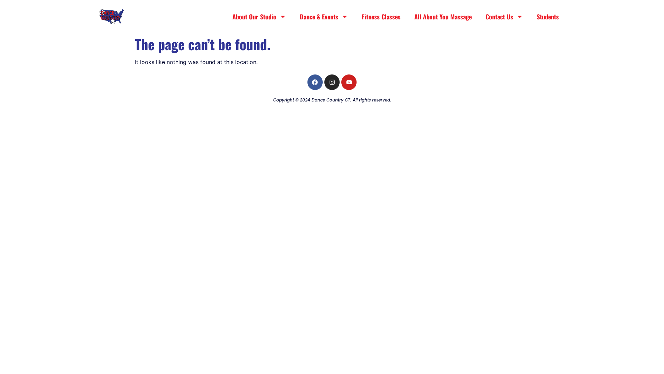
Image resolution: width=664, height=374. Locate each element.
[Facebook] (315, 82)
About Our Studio (254, 16)
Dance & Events (319, 16)
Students (548, 16)
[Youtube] (349, 82)
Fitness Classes (381, 16)
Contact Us (499, 16)
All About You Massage (443, 16)
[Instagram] (332, 82)
